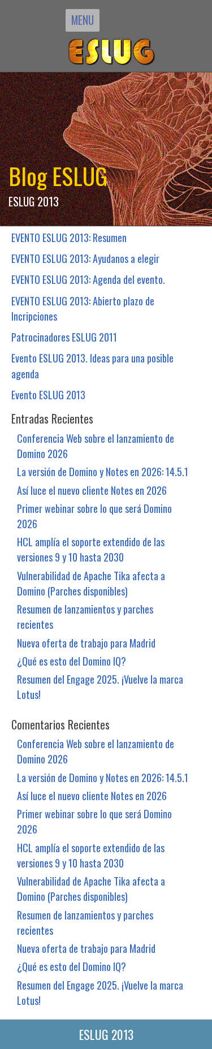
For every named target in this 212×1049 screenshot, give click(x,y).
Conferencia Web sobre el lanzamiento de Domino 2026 (95, 445)
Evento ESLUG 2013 (48, 394)
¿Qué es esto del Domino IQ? (71, 660)
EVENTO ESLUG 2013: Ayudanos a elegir (85, 258)
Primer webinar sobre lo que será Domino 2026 (94, 515)
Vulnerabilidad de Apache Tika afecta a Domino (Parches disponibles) (91, 583)
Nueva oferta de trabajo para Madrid (86, 642)
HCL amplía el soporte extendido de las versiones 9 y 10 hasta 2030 (91, 549)
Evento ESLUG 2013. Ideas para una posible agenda (92, 365)
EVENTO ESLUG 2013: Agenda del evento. (88, 279)
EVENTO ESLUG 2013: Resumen (69, 237)
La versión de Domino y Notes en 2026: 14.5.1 (102, 471)
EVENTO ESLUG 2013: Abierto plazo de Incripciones (82, 308)
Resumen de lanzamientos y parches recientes (85, 616)
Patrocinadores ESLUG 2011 (64, 336)
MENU (82, 19)
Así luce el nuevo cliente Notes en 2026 (92, 490)
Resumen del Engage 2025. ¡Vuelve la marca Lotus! (100, 686)
